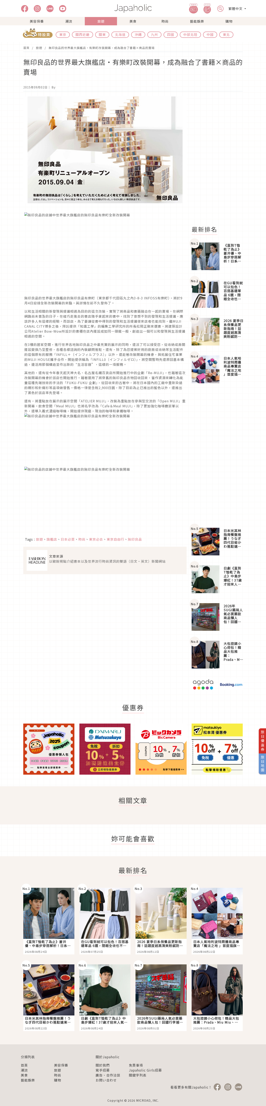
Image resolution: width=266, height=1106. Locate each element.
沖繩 (138, 34)
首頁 (26, 48)
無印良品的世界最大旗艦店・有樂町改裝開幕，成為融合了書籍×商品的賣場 (102, 48)
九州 (154, 34)
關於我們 (103, 1065)
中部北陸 (190, 34)
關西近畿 (82, 34)
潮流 (68, 21)
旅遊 (101, 21)
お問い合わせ (106, 1080)
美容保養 (37, 21)
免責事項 (136, 1065)
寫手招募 (103, 1070)
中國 (210, 34)
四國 (170, 34)
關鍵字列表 (138, 1075)
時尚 (165, 21)
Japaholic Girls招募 (145, 1070)
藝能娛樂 (197, 21)
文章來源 (56, 556)
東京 (62, 34)
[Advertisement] (220, 158)
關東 (102, 34)
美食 (133, 21)
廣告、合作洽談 (108, 1075)
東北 (226, 34)
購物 (229, 21)
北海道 (120, 34)
